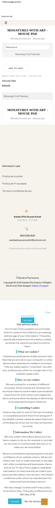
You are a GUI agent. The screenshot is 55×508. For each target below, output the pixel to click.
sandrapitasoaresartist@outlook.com (27, 240)
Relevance (27, 47)
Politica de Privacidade (14, 183)
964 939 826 (27, 235)
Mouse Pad (9, 80)
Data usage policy (11, 1)
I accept (27, 320)
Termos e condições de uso (17, 190)
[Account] (15, 16)
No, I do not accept (34, 501)
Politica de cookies (12, 176)
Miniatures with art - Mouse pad (22, 76)
